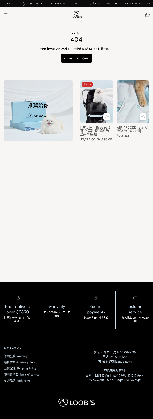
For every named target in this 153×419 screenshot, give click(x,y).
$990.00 (123, 135)
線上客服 (132, 317)
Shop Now (38, 116)
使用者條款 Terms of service (21, 374)
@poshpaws (124, 361)
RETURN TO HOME (76, 58)
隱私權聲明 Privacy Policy (20, 362)
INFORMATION (12, 348)
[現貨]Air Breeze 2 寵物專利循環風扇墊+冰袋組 (95, 131)
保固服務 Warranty (16, 356)
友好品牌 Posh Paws (17, 381)
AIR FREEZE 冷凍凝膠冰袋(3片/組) (132, 129)
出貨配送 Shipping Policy (20, 368)
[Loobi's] (76, 14)
